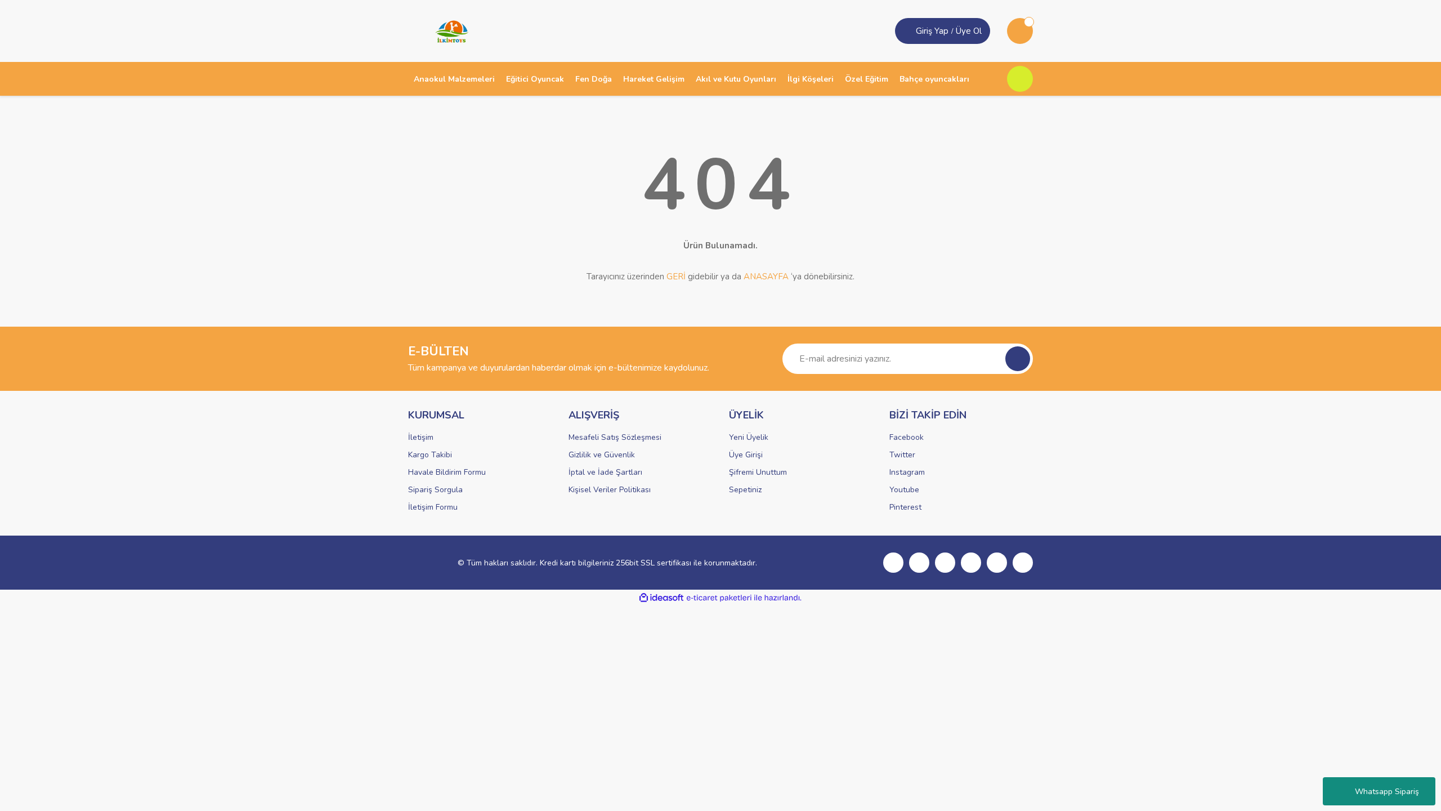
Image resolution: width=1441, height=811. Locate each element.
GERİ (676, 276)
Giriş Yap (932, 31)
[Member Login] (906, 31)
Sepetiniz (745, 489)
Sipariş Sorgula (435, 489)
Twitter (902, 454)
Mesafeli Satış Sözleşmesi (615, 437)
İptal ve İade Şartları (605, 472)
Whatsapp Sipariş (1387, 791)
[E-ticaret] (719, 598)
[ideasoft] (661, 597)
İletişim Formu (433, 507)
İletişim (420, 437)
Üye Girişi (746, 454)
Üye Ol (969, 31)
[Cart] (1020, 31)
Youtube (904, 489)
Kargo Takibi (430, 454)
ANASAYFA (766, 276)
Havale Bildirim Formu (447, 472)
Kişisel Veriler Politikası (610, 489)
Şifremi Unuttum (758, 472)
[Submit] (1017, 358)
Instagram (907, 472)
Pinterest (905, 507)
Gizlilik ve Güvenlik (602, 454)
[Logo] (448, 30)
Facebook (906, 437)
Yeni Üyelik (748, 437)
